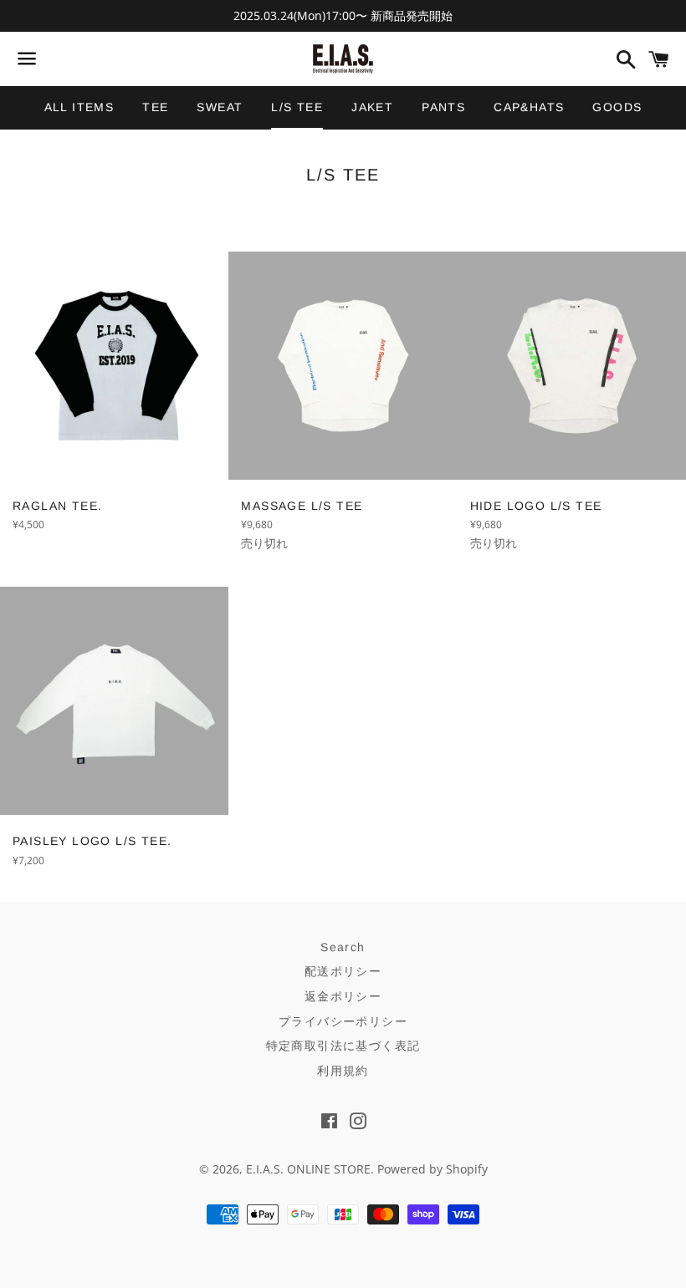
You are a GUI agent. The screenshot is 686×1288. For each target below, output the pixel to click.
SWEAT (220, 107)
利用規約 (343, 1070)
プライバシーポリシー (343, 1021)
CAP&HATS (529, 107)
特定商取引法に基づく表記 (343, 1045)
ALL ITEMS (79, 107)
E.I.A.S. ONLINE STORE (308, 1169)
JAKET (372, 107)
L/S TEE (297, 107)
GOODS (617, 107)
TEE (155, 107)
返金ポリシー (343, 996)
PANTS (443, 107)
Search (342, 947)
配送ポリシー (343, 971)
